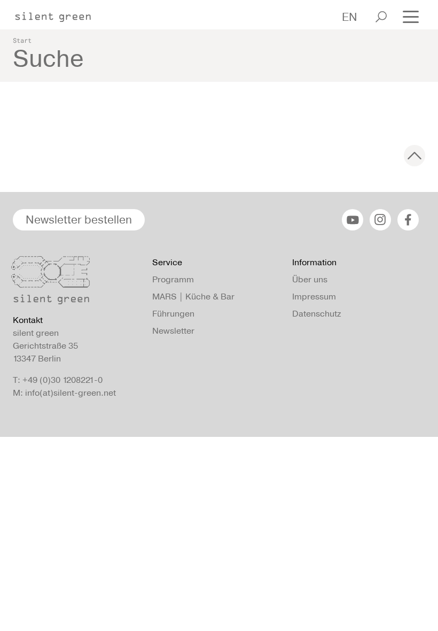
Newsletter (173, 331)
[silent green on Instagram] (380, 219)
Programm (173, 279)
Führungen (173, 314)
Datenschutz (316, 314)
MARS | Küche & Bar (193, 296)
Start (22, 40)
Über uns (309, 279)
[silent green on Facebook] (408, 219)
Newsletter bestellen (79, 219)
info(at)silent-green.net (70, 393)
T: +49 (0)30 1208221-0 (58, 380)
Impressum (314, 296)
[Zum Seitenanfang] (414, 155)
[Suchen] (381, 17)
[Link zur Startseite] (58, 14)
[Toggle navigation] (410, 15)
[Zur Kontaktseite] (76, 283)
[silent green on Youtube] (352, 219)
